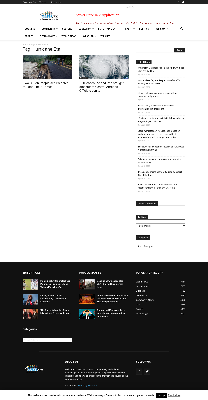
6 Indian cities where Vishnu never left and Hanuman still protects (158, 94)
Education (85, 28)
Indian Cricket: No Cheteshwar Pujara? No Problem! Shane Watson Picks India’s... (55, 284)
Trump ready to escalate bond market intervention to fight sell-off (156, 107)
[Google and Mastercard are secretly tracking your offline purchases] (87, 314)
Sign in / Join (56, 2)
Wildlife (105, 36)
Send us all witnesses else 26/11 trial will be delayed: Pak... (110, 284)
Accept (161, 395)
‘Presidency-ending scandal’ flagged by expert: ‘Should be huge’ (160, 173)
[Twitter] (183, 2)
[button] (181, 29)
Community (48, 28)
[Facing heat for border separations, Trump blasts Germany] (30, 299)
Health (128, 28)
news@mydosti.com (87, 385)
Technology (47, 36)
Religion (161, 28)
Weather (88, 36)
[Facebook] (178, 2)
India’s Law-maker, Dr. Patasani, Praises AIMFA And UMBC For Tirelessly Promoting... (112, 298)
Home (25, 44)
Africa (26, 78)
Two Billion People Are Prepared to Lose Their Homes (46, 85)
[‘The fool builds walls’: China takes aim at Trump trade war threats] (30, 314)
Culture (67, 28)
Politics (144, 28)
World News (69, 36)
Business (30, 28)
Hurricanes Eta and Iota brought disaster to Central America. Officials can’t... (101, 86)
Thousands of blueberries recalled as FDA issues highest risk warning (161, 148)
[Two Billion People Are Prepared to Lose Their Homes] (47, 67)
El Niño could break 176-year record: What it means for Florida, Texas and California (158, 186)
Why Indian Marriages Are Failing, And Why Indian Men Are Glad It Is (161, 69)
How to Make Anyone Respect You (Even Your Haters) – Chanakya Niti (160, 82)
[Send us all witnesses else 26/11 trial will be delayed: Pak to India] (87, 284)
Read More (174, 395)
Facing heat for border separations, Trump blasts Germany (53, 298)
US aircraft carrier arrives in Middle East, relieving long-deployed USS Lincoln (161, 120)
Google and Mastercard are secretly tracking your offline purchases (111, 313)
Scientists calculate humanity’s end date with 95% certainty (159, 161)
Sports (29, 36)
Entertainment (107, 28)
